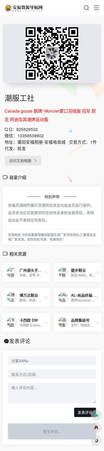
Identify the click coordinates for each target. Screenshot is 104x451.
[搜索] (86, 8)
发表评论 (85, 412)
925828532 (27, 129)
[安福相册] (24, 8)
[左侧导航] (96, 8)
